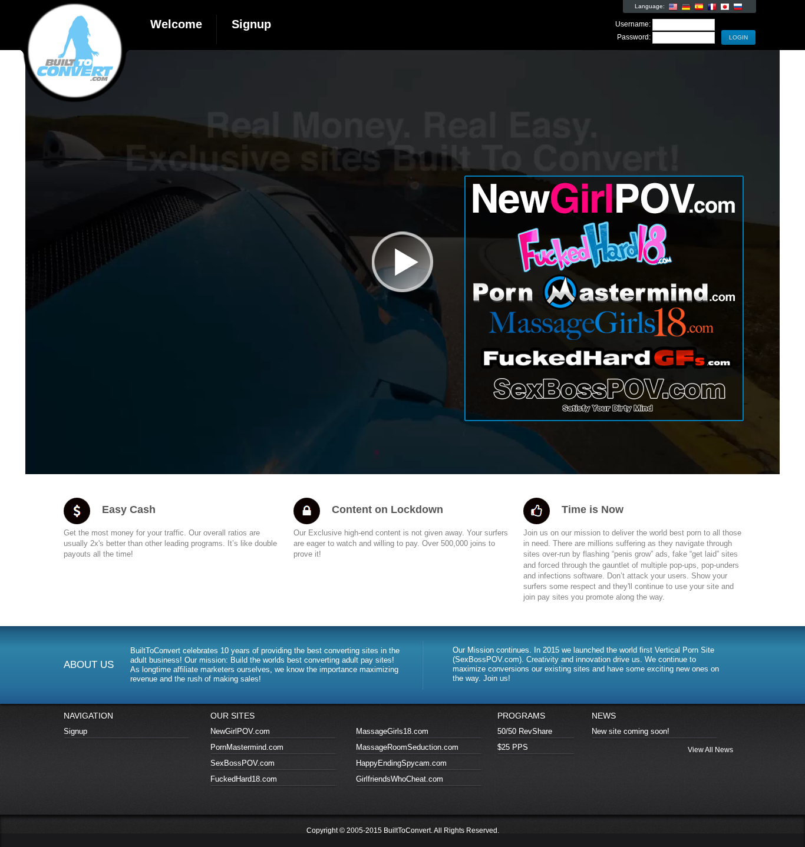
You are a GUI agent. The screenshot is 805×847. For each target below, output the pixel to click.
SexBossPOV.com (242, 763)
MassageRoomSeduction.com (407, 747)
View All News (710, 750)
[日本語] (724, 7)
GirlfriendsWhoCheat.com (399, 779)
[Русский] (737, 7)
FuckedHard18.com (243, 779)
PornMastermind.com (246, 747)
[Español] (698, 7)
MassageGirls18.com (392, 731)
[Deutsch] (685, 7)
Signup (75, 731)
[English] (673, 7)
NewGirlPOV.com (240, 731)
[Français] (711, 7)
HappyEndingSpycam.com (401, 763)
